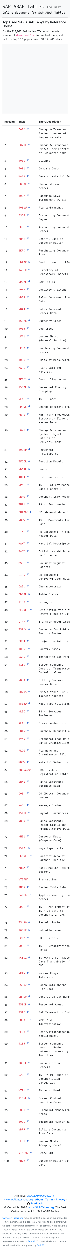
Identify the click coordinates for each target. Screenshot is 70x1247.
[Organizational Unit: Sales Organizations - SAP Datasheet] (28, 738)
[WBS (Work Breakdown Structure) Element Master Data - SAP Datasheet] (28, 414)
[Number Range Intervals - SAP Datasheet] (28, 972)
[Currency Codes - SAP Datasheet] (29, 320)
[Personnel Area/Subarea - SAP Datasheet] (29, 449)
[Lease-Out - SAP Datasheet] (31, 1152)
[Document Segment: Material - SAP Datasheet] (28, 562)
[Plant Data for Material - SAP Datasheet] (28, 367)
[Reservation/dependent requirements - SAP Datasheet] (28, 1031)
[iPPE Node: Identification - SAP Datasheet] (31, 1019)
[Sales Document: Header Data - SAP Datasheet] (28, 308)
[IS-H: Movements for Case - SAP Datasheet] (28, 519)
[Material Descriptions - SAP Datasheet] (28, 543)
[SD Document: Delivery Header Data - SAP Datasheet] (28, 531)
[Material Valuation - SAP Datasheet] (28, 761)
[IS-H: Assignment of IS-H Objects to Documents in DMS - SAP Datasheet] (28, 906)
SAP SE (31, 1241)
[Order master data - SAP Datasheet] (28, 476)
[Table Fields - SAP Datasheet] (29, 593)
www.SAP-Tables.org (41, 1207)
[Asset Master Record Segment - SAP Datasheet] (28, 867)
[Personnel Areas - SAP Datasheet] (29, 1004)
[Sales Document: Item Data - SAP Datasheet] (28, 297)
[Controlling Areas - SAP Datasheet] (29, 379)
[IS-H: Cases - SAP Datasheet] (28, 398)
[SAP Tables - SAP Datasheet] (29, 281)
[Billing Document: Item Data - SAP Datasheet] (28, 1129)
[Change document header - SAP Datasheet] (29, 183)
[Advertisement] (35, 79)
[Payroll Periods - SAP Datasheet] (29, 922)
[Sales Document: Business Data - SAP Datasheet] (28, 781)
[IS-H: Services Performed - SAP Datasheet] (28, 711)
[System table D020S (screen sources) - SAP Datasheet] (29, 691)
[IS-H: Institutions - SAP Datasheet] (28, 504)
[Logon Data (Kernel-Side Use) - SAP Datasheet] (29, 984)
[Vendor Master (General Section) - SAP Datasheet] (28, 336)
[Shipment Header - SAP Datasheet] (28, 1090)
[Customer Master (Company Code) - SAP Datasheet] (28, 836)
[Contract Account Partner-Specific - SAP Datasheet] (31, 855)
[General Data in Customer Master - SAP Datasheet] (28, 238)
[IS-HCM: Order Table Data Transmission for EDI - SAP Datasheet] (29, 957)
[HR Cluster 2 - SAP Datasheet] (28, 937)
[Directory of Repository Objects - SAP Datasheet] (29, 269)
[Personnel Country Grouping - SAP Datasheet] (29, 386)
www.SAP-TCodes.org (40, 1195)
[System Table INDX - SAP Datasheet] (28, 886)
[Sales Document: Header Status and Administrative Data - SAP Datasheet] (28, 820)
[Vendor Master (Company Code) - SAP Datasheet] (28, 1140)
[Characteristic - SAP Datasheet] (28, 586)
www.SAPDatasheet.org (18, 1199)
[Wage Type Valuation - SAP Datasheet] (29, 703)
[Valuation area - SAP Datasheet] (29, 929)
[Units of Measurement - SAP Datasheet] (28, 359)
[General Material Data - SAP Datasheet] (28, 175)
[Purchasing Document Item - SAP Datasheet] (28, 250)
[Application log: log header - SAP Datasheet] (31, 894)
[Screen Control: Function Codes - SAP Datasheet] (29, 1097)
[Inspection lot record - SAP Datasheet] (28, 656)
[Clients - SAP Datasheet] (28, 160)
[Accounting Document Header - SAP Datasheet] (28, 226)
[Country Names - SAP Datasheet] (29, 648)
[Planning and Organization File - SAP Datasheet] (28, 750)
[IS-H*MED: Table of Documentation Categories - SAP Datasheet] (28, 1074)
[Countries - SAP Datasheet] (28, 328)
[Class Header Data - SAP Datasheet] (28, 722)
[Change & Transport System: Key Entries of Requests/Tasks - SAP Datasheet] (29, 144)
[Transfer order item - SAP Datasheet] (28, 621)
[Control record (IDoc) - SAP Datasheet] (29, 261)
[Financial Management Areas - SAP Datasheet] (28, 1109)
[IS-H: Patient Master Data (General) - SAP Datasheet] (28, 484)
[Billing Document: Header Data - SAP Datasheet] (28, 679)
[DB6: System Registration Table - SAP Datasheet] (20, 773)
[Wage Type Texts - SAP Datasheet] (29, 847)
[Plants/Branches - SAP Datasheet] (29, 207)
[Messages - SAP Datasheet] (28, 601)
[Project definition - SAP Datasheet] (28, 640)
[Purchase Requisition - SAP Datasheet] (28, 730)
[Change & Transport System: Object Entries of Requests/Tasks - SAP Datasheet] (28, 429)
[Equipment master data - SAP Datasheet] (28, 1121)
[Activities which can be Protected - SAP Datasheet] (28, 551)
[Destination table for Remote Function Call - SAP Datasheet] (31, 609)
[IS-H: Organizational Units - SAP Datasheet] (28, 945)
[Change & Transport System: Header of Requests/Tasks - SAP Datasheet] (28, 129)
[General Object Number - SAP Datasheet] (29, 996)
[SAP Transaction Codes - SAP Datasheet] (28, 1011)
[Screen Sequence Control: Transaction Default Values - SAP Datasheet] (28, 664)
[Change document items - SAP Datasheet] (29, 406)
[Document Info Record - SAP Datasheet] (28, 496)
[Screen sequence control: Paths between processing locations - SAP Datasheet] (28, 1043)
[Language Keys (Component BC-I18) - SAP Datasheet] (28, 195)
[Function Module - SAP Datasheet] (29, 461)
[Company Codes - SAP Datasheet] (28, 168)
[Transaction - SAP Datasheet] (31, 879)
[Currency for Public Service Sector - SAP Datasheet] (29, 629)
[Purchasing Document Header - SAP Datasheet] (28, 347)
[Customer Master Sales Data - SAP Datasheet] (28, 1160)
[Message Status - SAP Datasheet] (28, 804)
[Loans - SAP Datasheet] (29, 468)
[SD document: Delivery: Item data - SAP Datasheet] (28, 574)
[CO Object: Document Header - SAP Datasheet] (28, 793)
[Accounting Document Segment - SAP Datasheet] (28, 215)
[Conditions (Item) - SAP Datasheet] (28, 289)
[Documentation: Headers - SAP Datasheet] (29, 1062)
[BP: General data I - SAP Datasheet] (31, 511)
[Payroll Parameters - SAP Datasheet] (29, 812)
